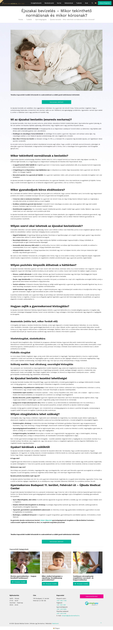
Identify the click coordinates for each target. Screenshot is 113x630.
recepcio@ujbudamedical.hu (71, 615)
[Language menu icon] (95, 3)
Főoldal (20, 19)
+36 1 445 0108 (61, 613)
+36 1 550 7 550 (61, 600)
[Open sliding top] (1, 1)
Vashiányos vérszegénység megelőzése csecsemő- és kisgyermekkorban (83, 578)
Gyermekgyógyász (41, 19)
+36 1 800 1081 (61, 605)
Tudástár (29, 19)
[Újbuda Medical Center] (13, 3)
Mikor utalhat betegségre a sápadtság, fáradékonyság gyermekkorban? (52, 578)
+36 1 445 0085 (61, 609)
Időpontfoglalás (104, 3)
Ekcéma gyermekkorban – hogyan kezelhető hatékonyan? (23, 577)
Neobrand (55, 623)
